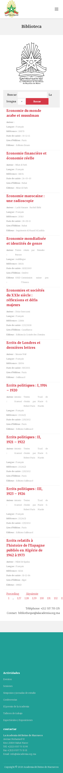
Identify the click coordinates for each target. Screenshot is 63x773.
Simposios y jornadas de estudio (19, 693)
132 (56, 598)
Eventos (7, 679)
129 (34, 598)
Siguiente (32, 593)
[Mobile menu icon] (56, 9)
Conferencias (10, 699)
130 (42, 598)
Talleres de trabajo (12, 713)
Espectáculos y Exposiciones (18, 720)
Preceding (12, 593)
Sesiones (8, 686)
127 (19, 598)
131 (49, 598)
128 (26, 598)
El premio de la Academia (16, 706)
